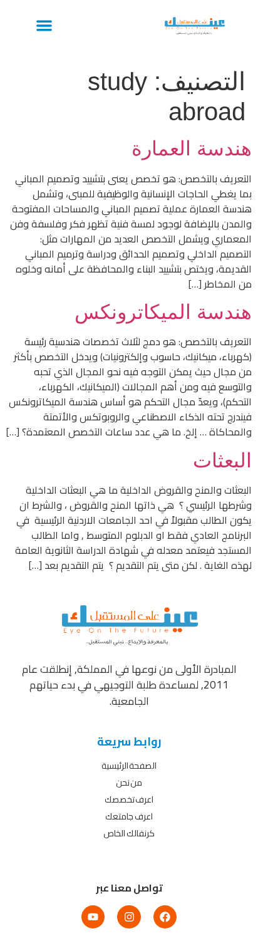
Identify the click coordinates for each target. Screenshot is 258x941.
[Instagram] (128, 916)
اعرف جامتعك (129, 816)
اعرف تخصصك (129, 799)
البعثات (222, 460)
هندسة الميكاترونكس (163, 312)
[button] (44, 25)
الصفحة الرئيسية (129, 765)
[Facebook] (165, 916)
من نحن (129, 782)
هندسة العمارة (192, 148)
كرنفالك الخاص (129, 833)
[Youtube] (93, 916)
